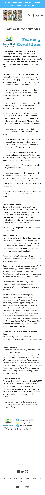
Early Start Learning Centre (20, 478)
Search (22, 464)
